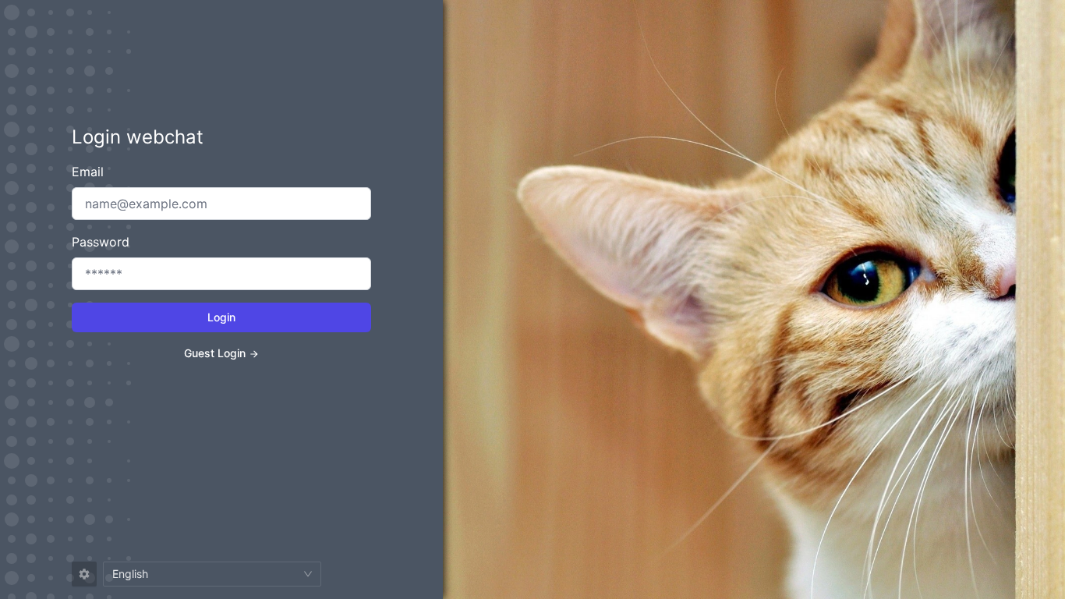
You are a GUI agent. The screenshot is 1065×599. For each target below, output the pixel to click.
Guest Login (215, 353)
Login (221, 317)
